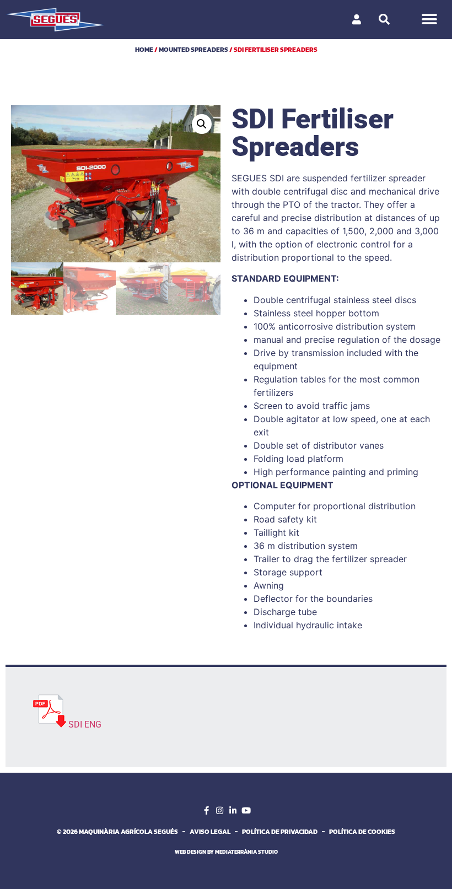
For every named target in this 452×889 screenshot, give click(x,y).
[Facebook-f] (206, 811)
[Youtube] (246, 811)
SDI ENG (84, 724)
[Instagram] (219, 811)
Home (144, 50)
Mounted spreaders (193, 50)
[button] (429, 19)
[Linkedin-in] (233, 811)
